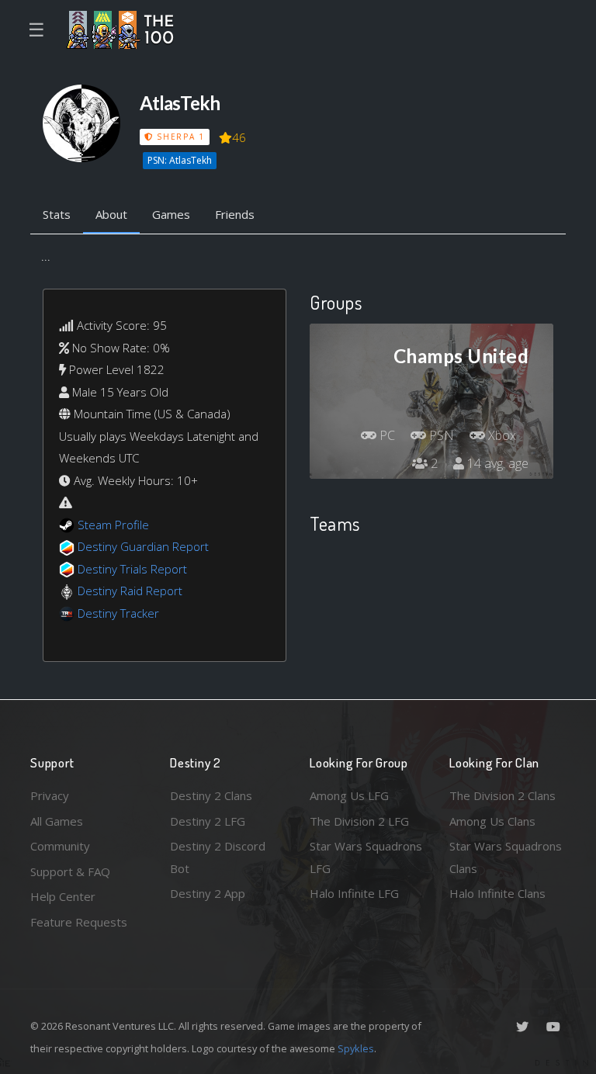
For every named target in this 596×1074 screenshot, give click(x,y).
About (111, 214)
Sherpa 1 (178, 136)
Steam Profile (113, 524)
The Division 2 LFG (359, 821)
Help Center (62, 896)
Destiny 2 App (207, 893)
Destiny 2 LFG (207, 821)
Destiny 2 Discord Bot (217, 857)
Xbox (500, 435)
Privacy (49, 795)
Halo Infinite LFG (354, 893)
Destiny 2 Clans (211, 795)
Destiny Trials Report (132, 569)
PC (385, 435)
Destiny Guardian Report (143, 546)
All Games (56, 821)
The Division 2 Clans (502, 795)
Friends (235, 214)
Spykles (356, 1048)
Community (60, 846)
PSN (440, 435)
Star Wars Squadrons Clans (505, 857)
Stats (57, 214)
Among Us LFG (349, 795)
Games (171, 214)
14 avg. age (496, 463)
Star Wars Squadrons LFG (366, 857)
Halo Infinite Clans (497, 893)
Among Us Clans (492, 821)
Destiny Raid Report (130, 590)
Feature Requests (78, 922)
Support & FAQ (70, 871)
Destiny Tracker (118, 613)
